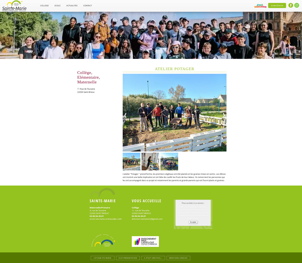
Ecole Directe (277, 5)
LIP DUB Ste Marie (102, 258)
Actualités (72, 6)
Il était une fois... (153, 258)
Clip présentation (128, 258)
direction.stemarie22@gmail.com (147, 219)
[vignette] (131, 161)
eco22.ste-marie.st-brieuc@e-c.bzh (106, 219)
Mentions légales (178, 258)
